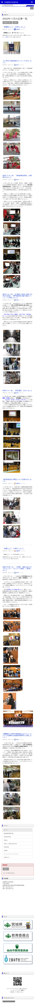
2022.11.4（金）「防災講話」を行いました (17, 390)
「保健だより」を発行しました (13, 548)
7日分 (5, 869)
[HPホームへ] (17, 5)
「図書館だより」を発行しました (14, 27)
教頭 (17, 65)
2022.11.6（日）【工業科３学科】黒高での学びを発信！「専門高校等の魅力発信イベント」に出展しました (17, 296)
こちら (6, 37)
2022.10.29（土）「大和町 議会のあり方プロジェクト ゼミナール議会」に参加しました (17, 568)
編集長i (18, 29)
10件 (15, 22)
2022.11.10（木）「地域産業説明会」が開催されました (17, 176)
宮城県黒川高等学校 (11, 2)
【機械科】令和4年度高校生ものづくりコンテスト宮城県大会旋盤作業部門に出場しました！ (17, 735)
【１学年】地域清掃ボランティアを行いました (17, 61)
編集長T (18, 483)
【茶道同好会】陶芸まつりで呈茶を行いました (17, 480)
